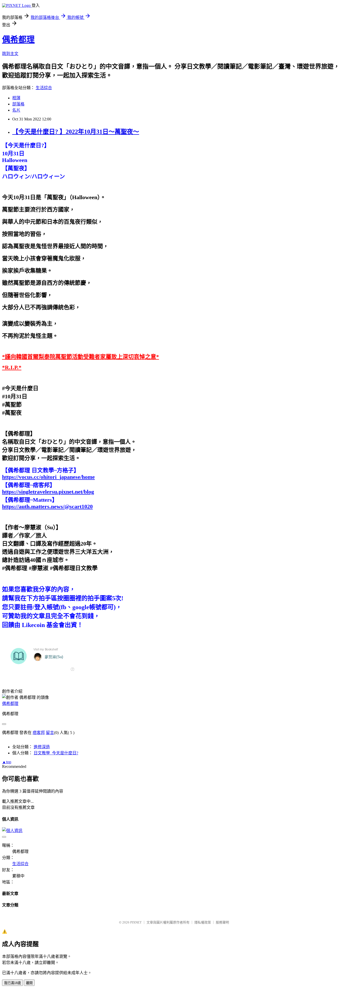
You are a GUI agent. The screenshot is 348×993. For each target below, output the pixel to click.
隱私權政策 (202, 922)
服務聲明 (222, 922)
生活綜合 (44, 88)
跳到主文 (10, 53)
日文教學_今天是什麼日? (56, 753)
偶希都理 (18, 39)
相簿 (16, 98)
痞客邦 (39, 732)
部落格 (18, 104)
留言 (50, 732)
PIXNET (136, 922)
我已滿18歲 (12, 983)
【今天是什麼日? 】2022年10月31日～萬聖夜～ (75, 131)
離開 (29, 983)
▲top (6, 762)
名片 (16, 110)
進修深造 (42, 747)
